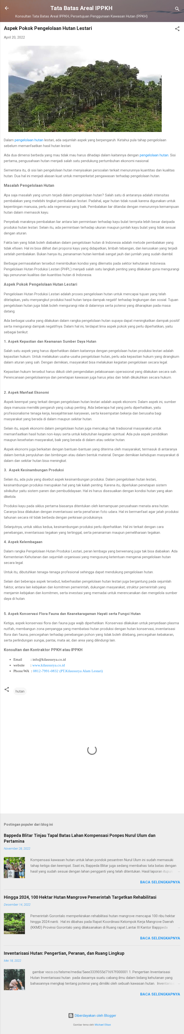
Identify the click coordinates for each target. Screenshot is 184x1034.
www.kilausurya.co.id (49, 665)
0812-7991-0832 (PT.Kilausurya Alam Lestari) (68, 671)
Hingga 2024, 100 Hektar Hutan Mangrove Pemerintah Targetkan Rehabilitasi (80, 897)
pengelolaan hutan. (154, 155)
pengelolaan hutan (28, 140)
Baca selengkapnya (160, 882)
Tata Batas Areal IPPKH (81, 8)
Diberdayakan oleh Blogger (95, 1015)
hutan (20, 691)
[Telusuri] (177, 9)
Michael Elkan (103, 1024)
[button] (177, 29)
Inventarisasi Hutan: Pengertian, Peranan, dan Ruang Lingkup (64, 953)
